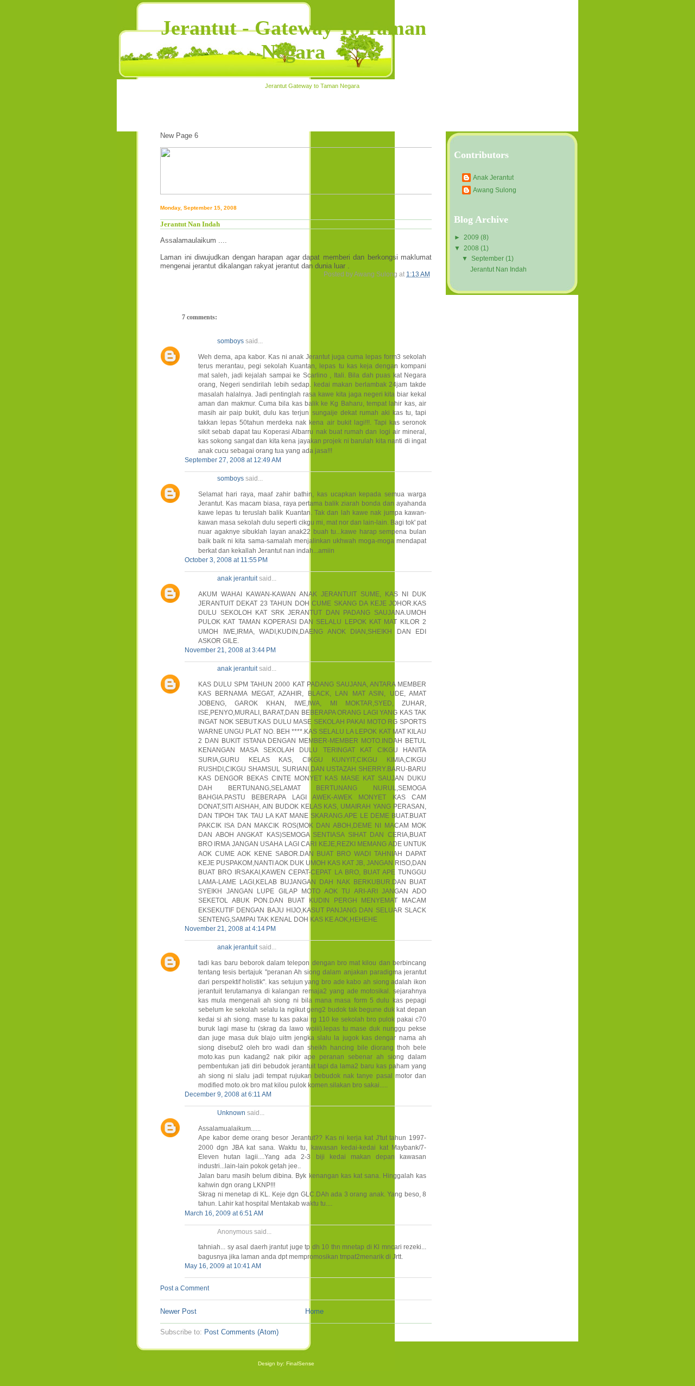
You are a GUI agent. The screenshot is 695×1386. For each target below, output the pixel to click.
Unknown (231, 1113)
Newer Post (178, 1311)
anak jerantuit (237, 578)
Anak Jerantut (493, 177)
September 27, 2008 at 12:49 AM (233, 460)
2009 (472, 237)
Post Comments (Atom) (241, 1332)
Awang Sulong (494, 190)
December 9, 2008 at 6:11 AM (228, 1094)
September (488, 258)
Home (314, 1311)
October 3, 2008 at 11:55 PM (226, 560)
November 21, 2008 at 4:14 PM (230, 928)
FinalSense (300, 1363)
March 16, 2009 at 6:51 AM (224, 1213)
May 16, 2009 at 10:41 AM (223, 1266)
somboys (230, 341)
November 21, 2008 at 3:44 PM (230, 650)
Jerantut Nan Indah (498, 269)
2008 (472, 248)
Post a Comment (184, 1288)
